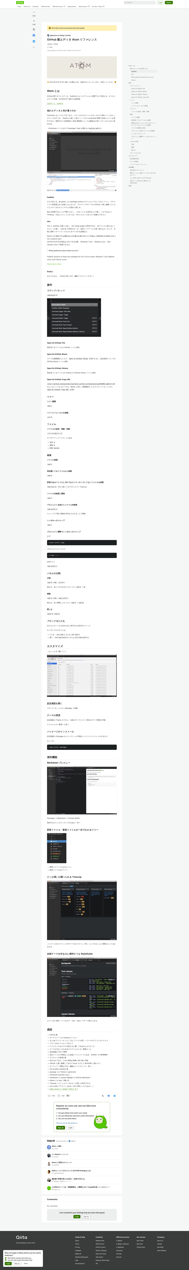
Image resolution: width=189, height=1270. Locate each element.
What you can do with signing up (66, 1123)
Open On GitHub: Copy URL (140, 97)
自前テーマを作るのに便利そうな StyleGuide (140, 182)
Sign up (17, 1263)
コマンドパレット (135, 86)
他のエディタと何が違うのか (139, 68)
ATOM (56, 44)
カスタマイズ (133, 156)
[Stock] (34, 21)
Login (161, 2)
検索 (131, 114)
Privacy (77, 1247)
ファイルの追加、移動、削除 (140, 111)
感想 (130, 186)
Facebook (119, 1250)
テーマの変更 (134, 161)
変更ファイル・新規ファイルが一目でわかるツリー (143, 174)
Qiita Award (99, 1257)
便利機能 (131, 167)
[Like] (34, 12)
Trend (19, 6)
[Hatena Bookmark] (34, 41)
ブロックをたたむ (135, 153)
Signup (168, 2)
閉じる (133, 150)
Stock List (27, 6)
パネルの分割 (134, 141)
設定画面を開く (135, 158)
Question (36, 6)
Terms (77, 1244)
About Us (160, 1240)
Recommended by (62, 1141)
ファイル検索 (135, 117)
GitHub (50, 44)
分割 (132, 144)
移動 (132, 147)
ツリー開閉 (134, 103)
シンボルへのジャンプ (138, 133)
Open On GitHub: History (139, 94)
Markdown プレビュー (137, 170)
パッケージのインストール (138, 164)
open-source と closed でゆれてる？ (64, 1089)
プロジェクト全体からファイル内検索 (143, 131)
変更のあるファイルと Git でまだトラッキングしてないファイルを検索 (143, 124)
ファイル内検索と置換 (138, 128)
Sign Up (86, 1216)
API (97, 1263)
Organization (71, 6)
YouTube (119, 1254)
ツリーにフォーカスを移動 (139, 106)
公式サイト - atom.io (55, 103)
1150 (34, 16)
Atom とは (132, 65)
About (77, 1240)
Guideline (78, 1250)
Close (26, 1263)
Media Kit (78, 1254)
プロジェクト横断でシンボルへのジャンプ (143, 137)
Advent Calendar (101, 1250)
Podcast (118, 1257)
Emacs (133, 80)
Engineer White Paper (103, 1260)
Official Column (58, 6)
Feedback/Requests (81, 1257)
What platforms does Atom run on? (142, 77)
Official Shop (141, 1247)
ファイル (132, 108)
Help (76, 1260)
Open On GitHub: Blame (139, 91)
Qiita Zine (140, 1244)
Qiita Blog (160, 1247)
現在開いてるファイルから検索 (141, 120)
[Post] (34, 29)
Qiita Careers (84, 6)
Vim (132, 74)
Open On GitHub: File (138, 88)
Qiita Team (140, 1240)
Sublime (133, 71)
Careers (159, 1244)
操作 (130, 83)
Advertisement (80, 1263)
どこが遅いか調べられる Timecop (140, 178)
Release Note (100, 1240)
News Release (161, 1250)
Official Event (45, 6)
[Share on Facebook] (34, 35)
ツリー (132, 100)
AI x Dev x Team (98, 6)
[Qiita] (20, 2)
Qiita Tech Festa (101, 1254)
